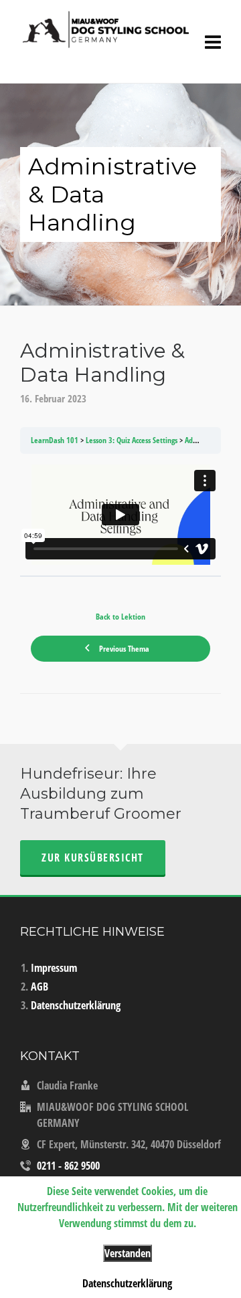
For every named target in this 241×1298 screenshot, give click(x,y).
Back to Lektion (120, 616)
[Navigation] (213, 42)
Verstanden (127, 1253)
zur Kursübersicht (93, 857)
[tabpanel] (120, 515)
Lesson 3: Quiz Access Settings (131, 440)
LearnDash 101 (54, 440)
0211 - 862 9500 (68, 1165)
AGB (39, 986)
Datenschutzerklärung (75, 1005)
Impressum (54, 967)
